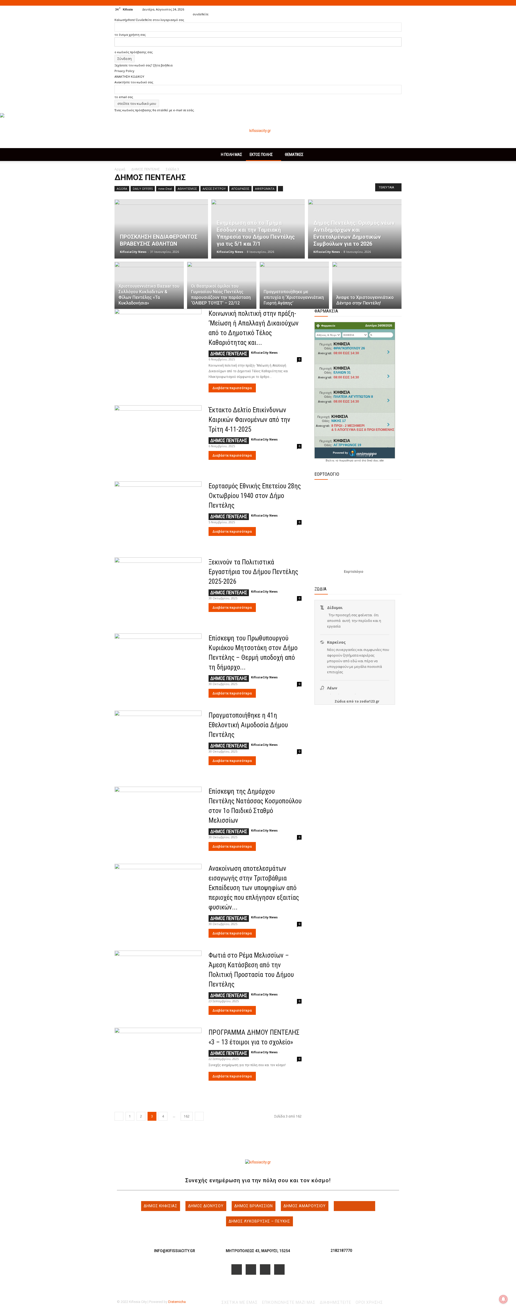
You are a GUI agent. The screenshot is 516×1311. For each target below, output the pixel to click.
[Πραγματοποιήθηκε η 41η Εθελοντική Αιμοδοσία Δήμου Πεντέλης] (158, 742)
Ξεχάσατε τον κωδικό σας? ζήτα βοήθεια (143, 65)
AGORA (122, 189)
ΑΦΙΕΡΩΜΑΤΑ (264, 189)
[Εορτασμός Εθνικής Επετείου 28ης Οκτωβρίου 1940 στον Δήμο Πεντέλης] (158, 513)
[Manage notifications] (503, 1299)
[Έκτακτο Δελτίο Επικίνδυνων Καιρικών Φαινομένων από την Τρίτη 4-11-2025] (158, 436)
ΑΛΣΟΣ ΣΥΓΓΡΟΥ (214, 189)
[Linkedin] (265, 1269)
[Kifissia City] (258, 130)
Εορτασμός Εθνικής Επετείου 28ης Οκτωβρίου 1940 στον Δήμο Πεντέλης (255, 495)
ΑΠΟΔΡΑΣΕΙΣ (240, 189)
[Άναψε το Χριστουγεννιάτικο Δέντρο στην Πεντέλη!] (367, 288)
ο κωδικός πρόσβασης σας (133, 52)
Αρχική (119, 169)
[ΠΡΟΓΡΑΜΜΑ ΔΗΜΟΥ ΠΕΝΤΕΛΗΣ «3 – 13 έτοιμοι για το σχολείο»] (158, 1059)
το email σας (123, 97)
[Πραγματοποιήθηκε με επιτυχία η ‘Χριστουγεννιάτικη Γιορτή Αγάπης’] (294, 288)
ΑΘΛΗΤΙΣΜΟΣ (187, 189)
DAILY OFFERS (143, 189)
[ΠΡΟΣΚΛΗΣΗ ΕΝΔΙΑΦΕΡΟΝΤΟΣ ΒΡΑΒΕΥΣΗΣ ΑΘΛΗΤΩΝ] (161, 229)
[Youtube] (397, 9)
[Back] (194, 8)
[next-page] (199, 1116)
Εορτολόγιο (353, 571)
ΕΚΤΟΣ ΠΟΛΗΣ (261, 154)
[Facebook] (371, 9)
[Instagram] (380, 9)
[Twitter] (389, 9)
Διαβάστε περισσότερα (232, 388)
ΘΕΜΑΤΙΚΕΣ (294, 154)
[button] (363, 9)
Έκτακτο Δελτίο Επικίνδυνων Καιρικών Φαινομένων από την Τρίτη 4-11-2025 (249, 419)
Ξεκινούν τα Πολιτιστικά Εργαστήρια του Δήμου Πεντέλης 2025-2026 (253, 571)
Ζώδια (340, 701)
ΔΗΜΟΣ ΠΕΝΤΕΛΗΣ (145, 169)
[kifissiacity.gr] (258, 1162)
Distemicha (177, 1302)
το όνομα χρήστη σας (130, 35)
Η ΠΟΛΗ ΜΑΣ (231, 154)
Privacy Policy (124, 71)
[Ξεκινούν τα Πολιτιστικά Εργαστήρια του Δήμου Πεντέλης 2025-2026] (158, 589)
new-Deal (165, 189)
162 (186, 1116)
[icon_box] (174, 1246)
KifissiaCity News (133, 252)
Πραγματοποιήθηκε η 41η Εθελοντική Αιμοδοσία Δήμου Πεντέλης (248, 725)
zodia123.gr (369, 701)
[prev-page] (118, 1116)
